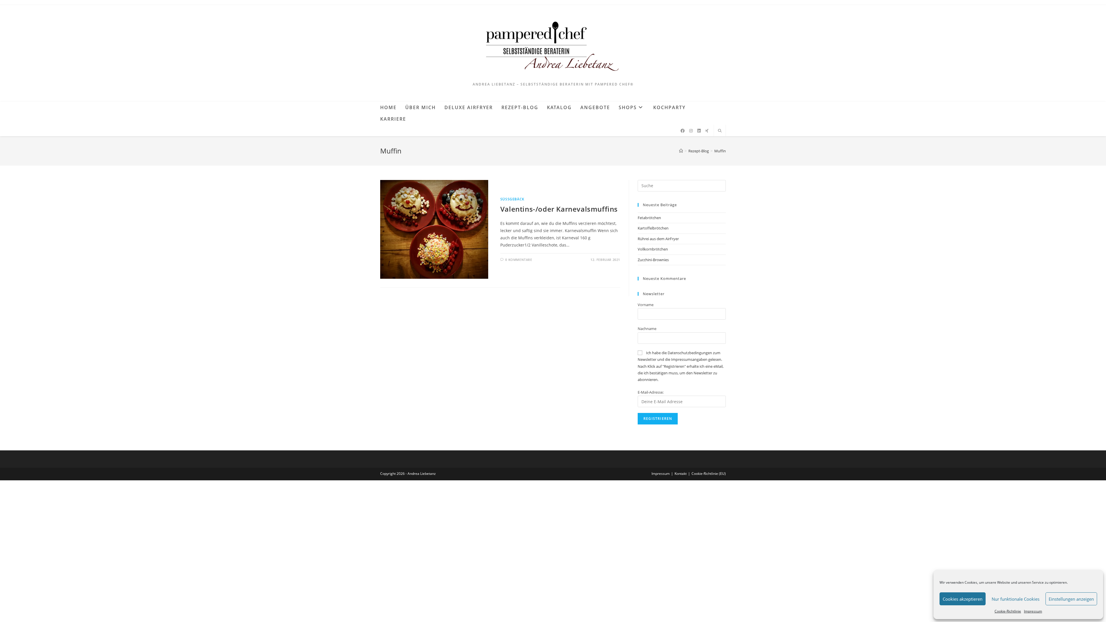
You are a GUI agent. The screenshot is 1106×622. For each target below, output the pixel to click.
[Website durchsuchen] (720, 131)
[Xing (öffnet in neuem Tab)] (707, 131)
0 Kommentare (518, 259)
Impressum (1033, 611)
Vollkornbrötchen (653, 249)
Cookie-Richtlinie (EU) (709, 473)
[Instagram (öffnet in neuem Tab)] (691, 131)
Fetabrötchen (649, 217)
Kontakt (681, 473)
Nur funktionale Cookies (1015, 599)
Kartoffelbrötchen (653, 228)
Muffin (720, 150)
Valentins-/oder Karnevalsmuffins (559, 209)
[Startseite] (681, 150)
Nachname (647, 328)
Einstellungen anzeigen (1071, 599)
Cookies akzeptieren (962, 599)
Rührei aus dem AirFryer (658, 238)
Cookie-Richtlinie (1008, 611)
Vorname (646, 304)
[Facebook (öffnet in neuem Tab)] (682, 131)
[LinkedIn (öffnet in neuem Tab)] (699, 131)
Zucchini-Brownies (653, 259)
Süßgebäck (512, 199)
